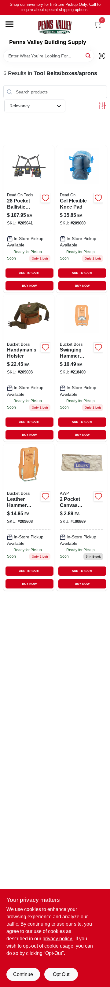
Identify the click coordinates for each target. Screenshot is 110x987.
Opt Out (61, 974)
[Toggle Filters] (102, 105)
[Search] (88, 55)
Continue (23, 974)
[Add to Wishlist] (45, 198)
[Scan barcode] (102, 56)
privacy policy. (57, 938)
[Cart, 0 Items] (98, 24)
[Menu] (9, 24)
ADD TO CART (29, 273)
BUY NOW (29, 285)
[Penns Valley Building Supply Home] (55, 27)
